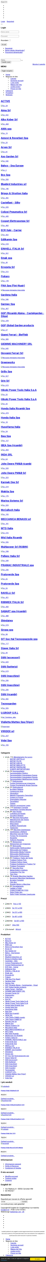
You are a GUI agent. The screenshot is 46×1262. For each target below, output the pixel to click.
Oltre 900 (15, 925)
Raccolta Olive (18, 868)
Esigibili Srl (5, 1210)
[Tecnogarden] (5, 708)
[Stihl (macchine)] (5, 680)
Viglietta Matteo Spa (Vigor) (17, 722)
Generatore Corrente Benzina (20, 810)
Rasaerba (13, 838)
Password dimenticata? (14, 52)
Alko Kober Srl (9, 119)
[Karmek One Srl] (5, 487)
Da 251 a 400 (17, 912)
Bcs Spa (5, 174)
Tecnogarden (8, 703)
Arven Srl (6, 147)
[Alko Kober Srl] (5, 124)
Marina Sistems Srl (12, 500)
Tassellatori (14, 802)
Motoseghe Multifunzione (19, 854)
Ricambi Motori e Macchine (20, 884)
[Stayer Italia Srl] (4, 653)
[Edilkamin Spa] (5, 244)
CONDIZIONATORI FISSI (19, 890)
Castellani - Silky (10, 202)
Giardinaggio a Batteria (18, 832)
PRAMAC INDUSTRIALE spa (17, 565)
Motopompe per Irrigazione (20, 844)
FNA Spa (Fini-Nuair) (13, 285)
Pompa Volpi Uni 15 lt (8, 1133)
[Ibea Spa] (5, 441)
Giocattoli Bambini (16, 816)
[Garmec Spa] (5, 309)
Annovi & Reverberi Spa (14, 138)
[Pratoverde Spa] (4, 579)
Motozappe (14, 824)
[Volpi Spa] (5, 745)
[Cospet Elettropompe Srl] (5, 226)
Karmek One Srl (10, 482)
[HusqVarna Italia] (4, 431)
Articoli (18, 929)
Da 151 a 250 (17, 908)
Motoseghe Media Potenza (20, 852)
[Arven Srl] (4, 152)
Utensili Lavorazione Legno (20, 806)
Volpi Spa (6, 740)
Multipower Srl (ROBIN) (14, 546)
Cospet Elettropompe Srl (15, 220)
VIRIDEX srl (7, 731)
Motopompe (17, 842)
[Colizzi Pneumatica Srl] (5, 216)
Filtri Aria (13, 882)
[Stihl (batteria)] (5, 671)
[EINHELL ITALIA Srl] (5, 253)
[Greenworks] (13, 367)
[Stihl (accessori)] (5, 662)
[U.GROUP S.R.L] (8, 717)
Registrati (10, 22)
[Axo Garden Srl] (5, 161)
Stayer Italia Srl (10, 648)
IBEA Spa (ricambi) (11, 445)
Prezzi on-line (15, 89)
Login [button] (3, 22)
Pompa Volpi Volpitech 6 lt (10, 1090)
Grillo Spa (6, 371)
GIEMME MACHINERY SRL (16, 343)
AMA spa (6, 128)
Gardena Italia (9, 294)
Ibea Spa (6, 436)
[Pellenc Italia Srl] (5, 561)
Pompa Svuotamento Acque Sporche (23, 785)
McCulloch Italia (10, 509)
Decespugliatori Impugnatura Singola (23, 777)
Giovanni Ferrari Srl (12, 353)
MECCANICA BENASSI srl (16, 519)
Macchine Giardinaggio (21, 830)
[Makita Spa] (5, 496)
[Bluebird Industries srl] (5, 189)
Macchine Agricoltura (20, 818)
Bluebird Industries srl (13, 184)
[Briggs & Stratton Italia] (5, 198)
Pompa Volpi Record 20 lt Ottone (12, 1147)
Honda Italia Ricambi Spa (15, 408)
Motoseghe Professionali (19, 856)
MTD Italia (7, 528)
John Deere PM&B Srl (13, 472)
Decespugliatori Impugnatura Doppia (23, 775)
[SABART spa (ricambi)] (5, 616)
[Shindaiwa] (5, 625)
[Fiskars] (5, 281)
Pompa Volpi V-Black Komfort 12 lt (12, 1119)
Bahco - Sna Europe (12, 165)
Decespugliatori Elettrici (19, 773)
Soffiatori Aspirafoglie (18, 826)
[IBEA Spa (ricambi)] (5, 450)
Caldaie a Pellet (16, 888)
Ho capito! (37, 1259)
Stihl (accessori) (10, 657)
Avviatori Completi (17, 880)
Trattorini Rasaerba (17, 840)
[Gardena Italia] (5, 299)
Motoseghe (17, 846)
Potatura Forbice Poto (18, 860)
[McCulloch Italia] (5, 514)
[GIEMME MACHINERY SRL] (5, 349)
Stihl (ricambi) (9, 694)
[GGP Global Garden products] (4, 330)
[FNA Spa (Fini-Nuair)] (13, 290)
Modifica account (11, 1176)
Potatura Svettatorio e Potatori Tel (22, 864)
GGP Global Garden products (17, 325)
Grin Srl (5, 380)
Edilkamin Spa (9, 239)
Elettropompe (18, 781)
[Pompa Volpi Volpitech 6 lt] (5, 1086)
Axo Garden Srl (9, 156)
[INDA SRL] (4, 459)
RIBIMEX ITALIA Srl (12, 602)
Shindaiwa (7, 620)
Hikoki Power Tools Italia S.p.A (19, 390)
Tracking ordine (10, 1178)
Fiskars (5, 276)
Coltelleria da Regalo (17, 814)
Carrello (13, 79)
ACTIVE (5, 101)
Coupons (8, 1180)
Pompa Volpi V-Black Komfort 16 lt (12, 1105)
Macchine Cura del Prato (19, 834)
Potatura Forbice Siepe (18, 862)
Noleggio (9, 95)
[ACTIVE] (4, 106)
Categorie (9, 91)
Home (8, 75)
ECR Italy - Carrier (11, 230)
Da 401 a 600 (17, 917)
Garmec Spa (8, 304)
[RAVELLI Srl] (5, 598)
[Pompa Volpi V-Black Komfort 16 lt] (6, 1101)
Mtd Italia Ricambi (11, 537)
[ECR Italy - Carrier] (5, 235)
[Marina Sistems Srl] (5, 505)
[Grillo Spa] (5, 376)
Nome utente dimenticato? (15, 50)
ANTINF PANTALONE (18, 767)
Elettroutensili (18, 787)
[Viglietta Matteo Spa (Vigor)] (5, 727)
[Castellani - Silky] (5, 207)
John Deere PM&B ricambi (16, 463)
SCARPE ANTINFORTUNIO (20, 769)
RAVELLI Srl (8, 592)
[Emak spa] (4, 263)
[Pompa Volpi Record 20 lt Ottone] (5, 1143)
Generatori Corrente (20, 808)
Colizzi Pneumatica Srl (14, 211)
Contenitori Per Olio (17, 872)
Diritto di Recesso (12, 1166)
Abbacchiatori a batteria (18, 870)
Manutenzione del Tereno (19, 820)
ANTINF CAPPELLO (17, 759)
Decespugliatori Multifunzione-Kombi (24, 779)
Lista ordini (14, 83)
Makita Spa (7, 491)
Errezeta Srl (8, 267)
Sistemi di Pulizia (16, 797)
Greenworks (8, 362)
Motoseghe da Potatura (19, 850)
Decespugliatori (18, 771)
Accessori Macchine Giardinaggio (22, 878)
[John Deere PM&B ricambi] (5, 468)
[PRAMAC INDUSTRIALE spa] (5, 570)
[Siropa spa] (4, 634)
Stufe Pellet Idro (16, 892)
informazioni (4, 1260)
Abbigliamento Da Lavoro (22, 757)
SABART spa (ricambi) (14, 611)
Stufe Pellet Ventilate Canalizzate (22, 894)
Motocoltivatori (15, 822)
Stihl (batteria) (9, 666)
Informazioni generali (13, 1164)
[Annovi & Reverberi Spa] (4, 143)
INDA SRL (6, 454)
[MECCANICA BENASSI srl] (5, 524)
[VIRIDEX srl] (5, 736)
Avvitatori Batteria (16, 789)
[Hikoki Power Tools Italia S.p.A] (4, 395)
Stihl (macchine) (10, 675)
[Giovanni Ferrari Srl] (13, 358)
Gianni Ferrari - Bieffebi (14, 334)
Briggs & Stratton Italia (14, 193)
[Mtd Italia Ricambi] (5, 542)
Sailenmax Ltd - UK (17, 1212)
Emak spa (6, 257)
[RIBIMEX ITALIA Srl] (5, 607)
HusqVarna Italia (10, 426)
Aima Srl (6, 110)
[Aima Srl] (5, 115)
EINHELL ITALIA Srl (12, 248)
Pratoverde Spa (10, 574)
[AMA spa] (4, 133)
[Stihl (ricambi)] (5, 699)
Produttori (9, 93)
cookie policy (15, 87)
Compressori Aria (16, 791)
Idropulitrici (14, 793)
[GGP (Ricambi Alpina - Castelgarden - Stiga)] (5, 321)
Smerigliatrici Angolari (18, 799)
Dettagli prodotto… (8, 1099)
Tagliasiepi (14, 828)
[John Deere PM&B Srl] (5, 478)
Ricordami (4, 40)
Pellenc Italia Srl (10, 556)
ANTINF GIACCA (16, 763)
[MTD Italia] (5, 533)
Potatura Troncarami (17, 866)
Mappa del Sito (16, 85)
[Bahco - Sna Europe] (4, 170)
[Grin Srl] (5, 385)
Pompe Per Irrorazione (18, 836)
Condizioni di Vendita (13, 1168)
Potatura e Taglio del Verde (23, 858)
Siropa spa (7, 629)
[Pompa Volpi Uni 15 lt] (4, 1129)
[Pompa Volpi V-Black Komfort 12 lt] (6, 1115)
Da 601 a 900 (19, 921)
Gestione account (16, 81)
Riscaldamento (18, 886)
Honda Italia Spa (10, 417)
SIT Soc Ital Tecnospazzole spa (19, 639)
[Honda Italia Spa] (4, 422)
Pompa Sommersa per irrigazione (22, 783)
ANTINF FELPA (15, 761)
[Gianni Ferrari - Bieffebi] (5, 339)
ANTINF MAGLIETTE (17, 765)
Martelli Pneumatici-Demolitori (21, 795)
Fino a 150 (17, 904)
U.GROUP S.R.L (9, 712)
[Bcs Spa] (5, 179)
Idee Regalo (17, 812)
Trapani (12, 804)
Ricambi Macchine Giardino (23, 876)
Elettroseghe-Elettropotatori (20, 848)
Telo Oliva (13, 874)
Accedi (4, 44)
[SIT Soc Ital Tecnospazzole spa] (5, 644)
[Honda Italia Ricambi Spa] (5, 413)
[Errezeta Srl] (5, 272)
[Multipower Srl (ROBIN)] (5, 551)
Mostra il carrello (39, 64)
